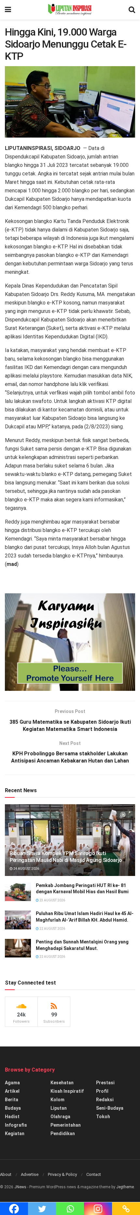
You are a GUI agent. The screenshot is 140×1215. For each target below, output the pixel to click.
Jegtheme (125, 1187)
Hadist (12, 1116)
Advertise (29, 1174)
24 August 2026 (26, 868)
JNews (20, 1187)
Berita (11, 1099)
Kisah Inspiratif (67, 1091)
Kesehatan (62, 1082)
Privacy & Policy (62, 1174)
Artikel (12, 1091)
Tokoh (103, 1116)
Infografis (16, 1125)
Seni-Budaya (109, 1108)
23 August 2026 (52, 900)
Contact (93, 1174)
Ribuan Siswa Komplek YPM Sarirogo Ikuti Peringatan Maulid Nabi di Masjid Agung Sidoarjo (66, 856)
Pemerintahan (65, 1125)
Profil (102, 1091)
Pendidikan (62, 1133)
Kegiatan (14, 1133)
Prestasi (105, 1082)
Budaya (13, 1108)
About (5, 1174)
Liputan (58, 1108)
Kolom (57, 1099)
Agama (12, 1082)
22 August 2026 (52, 928)
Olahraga (60, 1116)
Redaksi (105, 1099)
